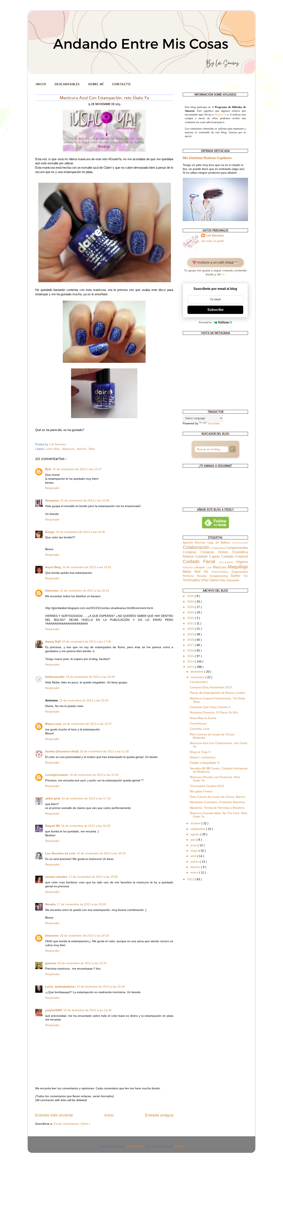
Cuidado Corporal (234, 556)
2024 (191, 607)
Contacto (121, 84)
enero (195, 872)
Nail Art (82, 448)
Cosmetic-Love (199, 728)
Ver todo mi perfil (212, 241)
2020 (191, 628)
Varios (214, 580)
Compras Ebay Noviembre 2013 (211, 687)
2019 (191, 634)
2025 (191, 601)
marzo (195, 861)
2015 (191, 656)
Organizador (240, 571)
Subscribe (215, 309)
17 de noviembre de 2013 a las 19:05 (93, 876)
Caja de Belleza (219, 542)
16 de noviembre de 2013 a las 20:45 (101, 853)
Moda (189, 571)
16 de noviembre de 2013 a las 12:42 (94, 774)
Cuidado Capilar (208, 556)
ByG (48, 469)
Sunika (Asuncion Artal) (62, 751)
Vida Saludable (229, 580)
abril (194, 856)
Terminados (192, 580)
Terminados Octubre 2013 (207, 786)
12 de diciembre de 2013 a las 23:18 (101, 986)
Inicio (41, 84)
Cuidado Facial (201, 561)
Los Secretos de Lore (60, 853)
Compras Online (216, 552)
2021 (191, 623)
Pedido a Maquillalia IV (205, 762)
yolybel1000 (53, 1010)
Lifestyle (200, 567)
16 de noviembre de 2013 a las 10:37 (87, 723)
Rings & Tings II (200, 752)
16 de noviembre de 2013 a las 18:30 (85, 825)
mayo (195, 850)
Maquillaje (238, 566)
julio (194, 839)
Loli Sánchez (215, 235)
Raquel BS (52, 825)
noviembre (198, 677)
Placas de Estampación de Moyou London (217, 692)
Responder (52, 488)
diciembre (197, 671)
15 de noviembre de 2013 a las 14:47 (77, 469)
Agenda (189, 542)
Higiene (242, 562)
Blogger (179, 1146)
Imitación (188, 567)
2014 (191, 661)
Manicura (68, 448)
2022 (191, 618)
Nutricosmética (222, 571)
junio (194, 845)
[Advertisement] (31, 1183)
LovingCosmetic (56, 774)
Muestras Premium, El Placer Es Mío (214, 712)
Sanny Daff (53, 641)
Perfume (190, 575)
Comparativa (218, 548)
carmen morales (56, 876)
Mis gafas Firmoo (201, 791)
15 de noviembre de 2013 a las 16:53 (84, 590)
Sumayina (52, 500)
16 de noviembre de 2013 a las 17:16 (86, 798)
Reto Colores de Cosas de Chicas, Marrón (217, 796)
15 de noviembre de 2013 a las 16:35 (80, 532)
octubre (196, 823)
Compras (192, 552)
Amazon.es (220, 114)
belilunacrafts (55, 676)
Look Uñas (53, 448)
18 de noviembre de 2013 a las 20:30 (84, 935)
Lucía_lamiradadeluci (60, 986)
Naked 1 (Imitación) (202, 757)
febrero (196, 867)
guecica (50, 963)
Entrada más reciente (54, 1115)
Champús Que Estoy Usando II (210, 707)
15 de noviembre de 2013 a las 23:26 (83, 700)
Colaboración (196, 547)
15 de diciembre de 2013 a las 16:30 (87, 1010)
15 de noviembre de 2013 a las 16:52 (86, 567)
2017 (191, 645)
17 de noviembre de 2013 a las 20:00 (81, 904)
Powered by (205, 322)
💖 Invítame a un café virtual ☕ (215, 262)
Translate (213, 423)
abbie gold (52, 798)
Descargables (67, 84)
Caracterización (240, 542)
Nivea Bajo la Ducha (203, 718)
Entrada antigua (159, 1115)
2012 (191, 879)
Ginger (50, 532)
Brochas (201, 542)
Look (209, 567)
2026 (191, 596)
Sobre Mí (96, 84)
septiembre (198, 828)
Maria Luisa (53, 723)
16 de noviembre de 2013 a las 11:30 (104, 751)
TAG (245, 576)
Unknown (52, 590)
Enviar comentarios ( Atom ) (72, 1123)
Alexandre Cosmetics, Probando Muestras (217, 802)
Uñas (205, 580)
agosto (195, 834)
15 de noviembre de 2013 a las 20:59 (90, 676)
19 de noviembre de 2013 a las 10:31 (82, 963)
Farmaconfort (199, 682)
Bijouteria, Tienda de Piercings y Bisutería (217, 807)
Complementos (237, 548)
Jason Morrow (135, 1146)
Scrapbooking (220, 575)
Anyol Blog (53, 567)
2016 (191, 650)
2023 (191, 612)
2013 (191, 666)
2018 (191, 639)
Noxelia (50, 904)
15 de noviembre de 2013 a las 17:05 (86, 641)
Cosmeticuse (198, 723)
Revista (203, 575)
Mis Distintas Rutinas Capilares (207, 158)
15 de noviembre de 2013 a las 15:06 (84, 500)
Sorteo (237, 575)
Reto (92, 448)
